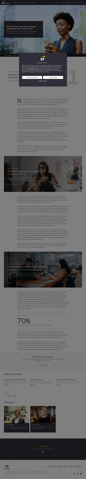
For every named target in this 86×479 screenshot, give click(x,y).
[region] (43, 70)
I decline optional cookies (32, 77)
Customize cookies (42, 81)
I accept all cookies (53, 77)
